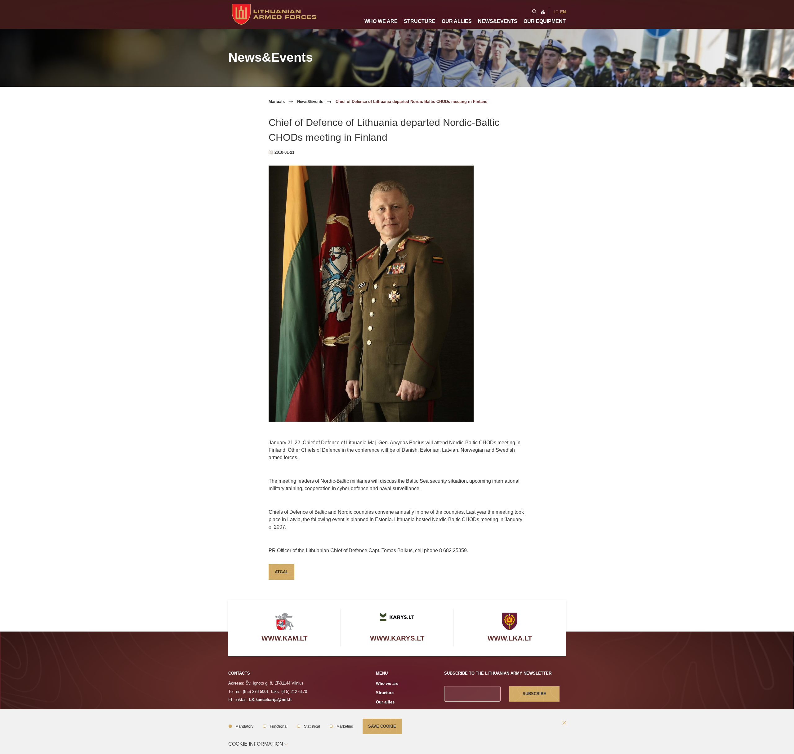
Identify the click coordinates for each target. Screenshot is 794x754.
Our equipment (545, 21)
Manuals (277, 101)
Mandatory (244, 726)
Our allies (457, 21)
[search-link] (534, 11)
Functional (279, 726)
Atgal (281, 572)
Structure (419, 21)
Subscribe (534, 693)
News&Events (497, 21)
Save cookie (382, 726)
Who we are (381, 21)
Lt (556, 12)
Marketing (345, 726)
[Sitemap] (543, 11)
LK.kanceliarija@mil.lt (270, 699)
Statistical (312, 726)
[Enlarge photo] (397, 294)
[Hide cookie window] (564, 723)
